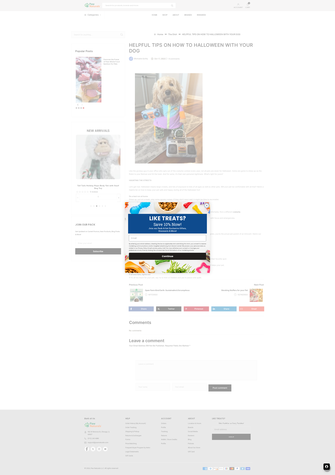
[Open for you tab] (326, 466)
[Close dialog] (206, 205)
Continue (167, 256)
